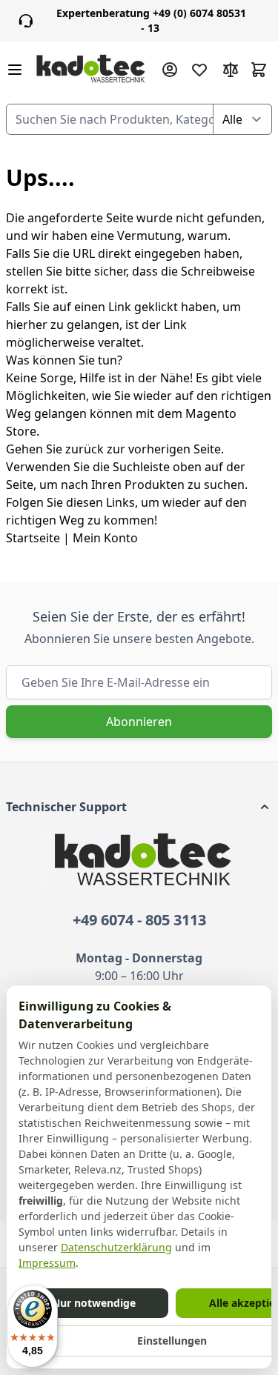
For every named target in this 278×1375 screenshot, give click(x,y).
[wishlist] (199, 69)
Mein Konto (105, 538)
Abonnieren (139, 721)
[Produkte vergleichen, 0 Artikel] (230, 69)
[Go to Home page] (91, 69)
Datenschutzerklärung (116, 1247)
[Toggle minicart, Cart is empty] (258, 69)
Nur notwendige (94, 1303)
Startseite (33, 538)
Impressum (47, 1263)
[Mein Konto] (170, 69)
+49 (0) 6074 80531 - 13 (151, 20)
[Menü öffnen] (15, 70)
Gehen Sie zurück (55, 449)
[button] (139, 807)
